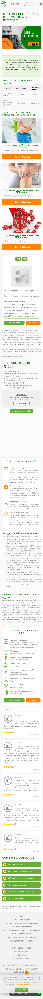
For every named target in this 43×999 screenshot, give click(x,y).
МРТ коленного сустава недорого (21, 878)
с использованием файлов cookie (27, 984)
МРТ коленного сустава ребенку (20, 892)
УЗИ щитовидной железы (21, 941)
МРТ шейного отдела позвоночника (21, 923)
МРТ (21, 916)
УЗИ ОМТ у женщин (22, 951)
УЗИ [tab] (24, 259)
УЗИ (21, 944)
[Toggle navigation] (41, 4)
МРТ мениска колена (16, 899)
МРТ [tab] (18, 259)
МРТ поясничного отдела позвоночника (21, 930)
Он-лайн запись (21, 403)
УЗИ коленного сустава (17, 885)
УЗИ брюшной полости (21, 948)
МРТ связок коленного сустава (20, 871)
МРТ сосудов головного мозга (21, 937)
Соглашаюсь (21, 990)
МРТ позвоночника (21, 919)
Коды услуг (38, 84)
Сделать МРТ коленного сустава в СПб (17, 330)
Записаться (29, 3)
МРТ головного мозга (21, 927)
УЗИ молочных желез (22, 958)
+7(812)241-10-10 (29, 5)
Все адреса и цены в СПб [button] (21, 411)
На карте (21, 394)
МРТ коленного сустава (17, 865)
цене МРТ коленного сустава (25, 600)
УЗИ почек (21, 955)
